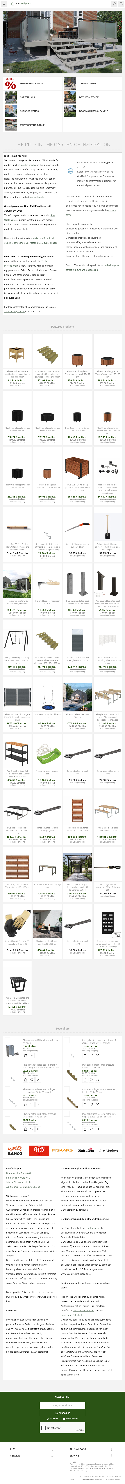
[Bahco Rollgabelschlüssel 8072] (77, 924)
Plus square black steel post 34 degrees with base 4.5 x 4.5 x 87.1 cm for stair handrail (108, 604)
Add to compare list (32, 1055)
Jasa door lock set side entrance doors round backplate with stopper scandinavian (108, 489)
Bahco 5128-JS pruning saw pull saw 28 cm (78, 545)
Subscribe (55, 1419)
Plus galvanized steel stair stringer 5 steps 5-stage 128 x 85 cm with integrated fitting (99, 1117)
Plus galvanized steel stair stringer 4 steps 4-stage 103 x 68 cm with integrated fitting (40, 1092)
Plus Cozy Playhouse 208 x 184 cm (77, 715)
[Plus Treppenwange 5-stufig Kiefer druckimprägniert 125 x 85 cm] (72, 1100)
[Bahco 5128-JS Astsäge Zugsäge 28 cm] (77, 527)
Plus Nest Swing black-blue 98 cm (47, 715)
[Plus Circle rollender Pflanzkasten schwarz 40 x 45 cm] (77, 411)
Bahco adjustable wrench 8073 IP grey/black (47, 829)
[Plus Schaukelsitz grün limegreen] (47, 754)
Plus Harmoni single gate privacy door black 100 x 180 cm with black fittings (108, 944)
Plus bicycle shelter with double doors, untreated (17, 602)
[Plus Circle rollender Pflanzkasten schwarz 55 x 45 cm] (17, 467)
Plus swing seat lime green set (47, 772)
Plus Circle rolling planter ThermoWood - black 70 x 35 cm (107, 374)
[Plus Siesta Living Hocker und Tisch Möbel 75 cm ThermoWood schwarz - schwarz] (17, 981)
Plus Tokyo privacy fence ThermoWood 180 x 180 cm (17, 885)
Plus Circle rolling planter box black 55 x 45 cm (17, 486)
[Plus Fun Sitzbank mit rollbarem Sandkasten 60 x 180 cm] (47, 924)
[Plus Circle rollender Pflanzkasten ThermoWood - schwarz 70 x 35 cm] (108, 354)
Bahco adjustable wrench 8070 (108, 772)
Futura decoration (31, 83)
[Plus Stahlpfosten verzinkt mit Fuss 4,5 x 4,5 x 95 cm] (77, 584)
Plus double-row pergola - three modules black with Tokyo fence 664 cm (77, 887)
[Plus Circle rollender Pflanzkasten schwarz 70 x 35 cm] (47, 411)
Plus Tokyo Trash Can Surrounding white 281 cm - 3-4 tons (108, 660)
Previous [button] (7, 69)
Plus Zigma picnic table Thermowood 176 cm (108, 829)
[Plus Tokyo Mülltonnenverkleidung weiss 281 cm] (108, 640)
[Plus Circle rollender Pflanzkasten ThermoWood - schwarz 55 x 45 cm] (108, 411)
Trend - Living (87, 83)
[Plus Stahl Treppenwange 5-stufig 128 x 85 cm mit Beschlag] (72, 1124)
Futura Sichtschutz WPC (18, 1177)
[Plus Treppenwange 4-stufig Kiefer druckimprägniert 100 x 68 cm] (72, 1075)
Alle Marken (108, 1151)
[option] (62, 42)
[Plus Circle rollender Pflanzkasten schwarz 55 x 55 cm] (17, 411)
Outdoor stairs (29, 111)
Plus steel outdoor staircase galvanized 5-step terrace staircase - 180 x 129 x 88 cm (47, 374)
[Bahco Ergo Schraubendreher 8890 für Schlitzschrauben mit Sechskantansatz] (108, 867)
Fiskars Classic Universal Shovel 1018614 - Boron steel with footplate (107, 547)
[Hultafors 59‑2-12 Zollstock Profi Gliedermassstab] (17, 527)
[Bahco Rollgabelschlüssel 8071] (77, 754)
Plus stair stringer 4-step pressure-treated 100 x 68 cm (98, 1066)
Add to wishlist (91, 1055)
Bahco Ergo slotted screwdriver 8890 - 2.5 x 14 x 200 (108, 887)
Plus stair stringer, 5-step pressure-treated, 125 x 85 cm (98, 1090)
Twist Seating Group (32, 125)
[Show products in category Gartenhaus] (11, 97)
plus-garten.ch (36, 197)
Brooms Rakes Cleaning (93, 111)
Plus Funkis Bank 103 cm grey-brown (47, 885)
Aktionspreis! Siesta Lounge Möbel (23, 1187)
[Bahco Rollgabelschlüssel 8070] (108, 754)
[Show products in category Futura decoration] (11, 83)
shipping (21, 385)
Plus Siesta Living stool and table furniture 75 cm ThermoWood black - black (17, 1000)
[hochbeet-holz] (17, 354)
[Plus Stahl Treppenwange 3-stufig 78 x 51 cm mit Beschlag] (13, 1075)
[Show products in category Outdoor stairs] (11, 111)
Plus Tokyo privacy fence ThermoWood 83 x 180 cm (77, 829)
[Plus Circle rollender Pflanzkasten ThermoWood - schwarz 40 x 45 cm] (47, 467)
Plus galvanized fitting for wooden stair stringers (41, 1041)
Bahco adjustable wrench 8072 (77, 942)
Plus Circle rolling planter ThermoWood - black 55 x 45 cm (107, 431)
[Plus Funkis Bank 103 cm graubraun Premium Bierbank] (47, 867)
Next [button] (117, 69)
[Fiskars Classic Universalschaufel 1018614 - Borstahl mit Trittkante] (108, 527)
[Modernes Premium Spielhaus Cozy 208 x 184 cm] (77, 697)
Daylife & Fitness (89, 97)
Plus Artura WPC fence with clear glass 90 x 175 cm (77, 658)
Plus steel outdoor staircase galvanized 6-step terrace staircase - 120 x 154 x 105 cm (47, 660)
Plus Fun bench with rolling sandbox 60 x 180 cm (47, 942)
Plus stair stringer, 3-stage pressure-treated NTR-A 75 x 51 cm (40, 1115)
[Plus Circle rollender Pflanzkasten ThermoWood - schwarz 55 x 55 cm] (77, 354)
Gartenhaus (27, 97)
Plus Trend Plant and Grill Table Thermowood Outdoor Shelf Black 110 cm (17, 774)
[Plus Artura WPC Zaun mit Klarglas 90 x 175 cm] (77, 640)
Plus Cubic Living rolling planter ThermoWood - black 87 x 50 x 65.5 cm (77, 487)
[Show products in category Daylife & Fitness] (70, 97)
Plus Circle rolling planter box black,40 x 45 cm (77, 429)
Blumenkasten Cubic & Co (19, 1173)
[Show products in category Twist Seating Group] (11, 125)
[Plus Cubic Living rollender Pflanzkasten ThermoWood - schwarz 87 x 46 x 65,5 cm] (77, 467)
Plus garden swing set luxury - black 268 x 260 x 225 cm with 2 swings (17, 660)
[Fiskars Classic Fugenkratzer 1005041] (47, 584)
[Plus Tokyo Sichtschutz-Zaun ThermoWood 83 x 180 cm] (77, 810)
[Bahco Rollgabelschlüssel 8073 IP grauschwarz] (47, 810)
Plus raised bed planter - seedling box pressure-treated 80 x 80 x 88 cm (17, 374)
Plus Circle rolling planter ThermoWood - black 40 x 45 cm (47, 487)
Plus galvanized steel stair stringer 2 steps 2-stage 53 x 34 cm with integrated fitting (47, 547)
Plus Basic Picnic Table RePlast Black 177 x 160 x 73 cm (17, 830)
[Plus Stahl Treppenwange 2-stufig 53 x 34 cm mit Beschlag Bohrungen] (47, 527)
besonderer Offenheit (71, 1315)
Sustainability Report (14, 311)
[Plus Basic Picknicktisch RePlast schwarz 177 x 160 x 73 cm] (17, 810)
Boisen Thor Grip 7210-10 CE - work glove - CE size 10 (17, 942)
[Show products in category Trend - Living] (70, 83)
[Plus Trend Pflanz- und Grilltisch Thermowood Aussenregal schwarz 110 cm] (17, 754)
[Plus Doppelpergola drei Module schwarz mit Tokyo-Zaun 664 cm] (77, 867)
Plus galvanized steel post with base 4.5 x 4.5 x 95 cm (77, 602)
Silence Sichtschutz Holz (18, 1182)
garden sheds (28, 165)
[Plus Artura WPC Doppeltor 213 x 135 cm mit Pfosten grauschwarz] (17, 697)
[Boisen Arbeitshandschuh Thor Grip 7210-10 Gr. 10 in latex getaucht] (17, 924)
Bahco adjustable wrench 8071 (77, 772)
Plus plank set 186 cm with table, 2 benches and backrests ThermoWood (107, 717)
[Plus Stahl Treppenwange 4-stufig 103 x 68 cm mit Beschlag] (13, 1100)
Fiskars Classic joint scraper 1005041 (47, 602)
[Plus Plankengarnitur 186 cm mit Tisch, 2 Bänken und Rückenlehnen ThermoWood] (108, 697)
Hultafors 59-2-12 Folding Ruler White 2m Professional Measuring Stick (17, 547)
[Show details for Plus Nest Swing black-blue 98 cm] (47, 697)
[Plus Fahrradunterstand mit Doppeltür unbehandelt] (17, 584)
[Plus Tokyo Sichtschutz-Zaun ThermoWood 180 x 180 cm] (17, 867)
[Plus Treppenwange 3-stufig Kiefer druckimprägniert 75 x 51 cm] (13, 1124)
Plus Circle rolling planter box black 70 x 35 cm (47, 429)
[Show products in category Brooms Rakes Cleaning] (70, 111)
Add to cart (25, 1055)
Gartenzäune (93, 1228)
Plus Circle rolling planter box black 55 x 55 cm (17, 429)
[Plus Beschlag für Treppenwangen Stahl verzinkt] (13, 1051)
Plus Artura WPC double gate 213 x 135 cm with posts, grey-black (17, 717)
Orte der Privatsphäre (83, 1310)
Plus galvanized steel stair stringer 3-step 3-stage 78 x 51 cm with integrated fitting (41, 1068)
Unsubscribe (72, 1419)
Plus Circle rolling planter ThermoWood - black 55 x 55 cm (77, 374)
